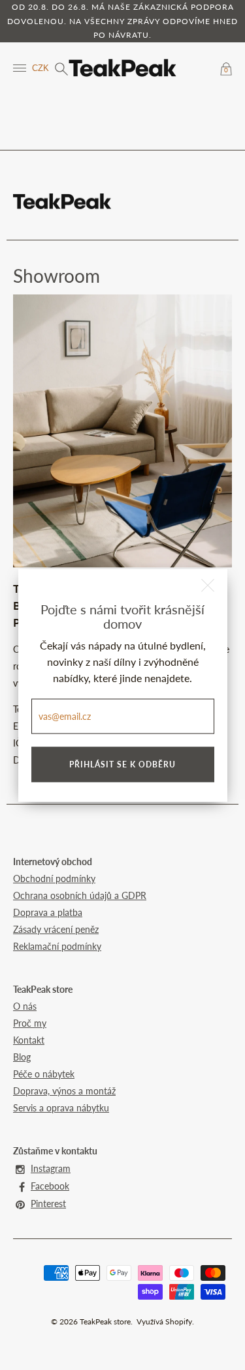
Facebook (50, 1186)
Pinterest (48, 1203)
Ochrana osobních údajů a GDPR (79, 895)
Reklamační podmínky (57, 946)
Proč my (29, 1023)
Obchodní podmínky (54, 878)
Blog (22, 1057)
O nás (25, 1006)
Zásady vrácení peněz (56, 929)
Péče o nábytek (43, 1073)
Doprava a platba (47, 912)
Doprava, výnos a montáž (64, 1090)
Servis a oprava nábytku (61, 1107)
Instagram (51, 1168)
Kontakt (28, 1040)
